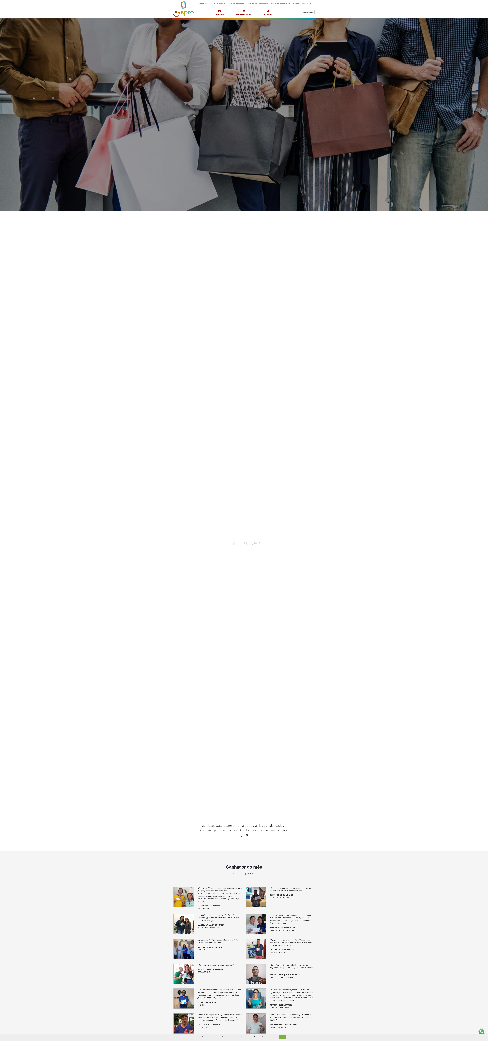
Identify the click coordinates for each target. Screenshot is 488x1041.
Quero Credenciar (237, 4)
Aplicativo (252, 4)
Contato (296, 4)
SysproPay (263, 4)
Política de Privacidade (262, 1037)
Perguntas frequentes (280, 4)
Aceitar (282, 1037)
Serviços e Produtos (218, 4)
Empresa (203, 4)
